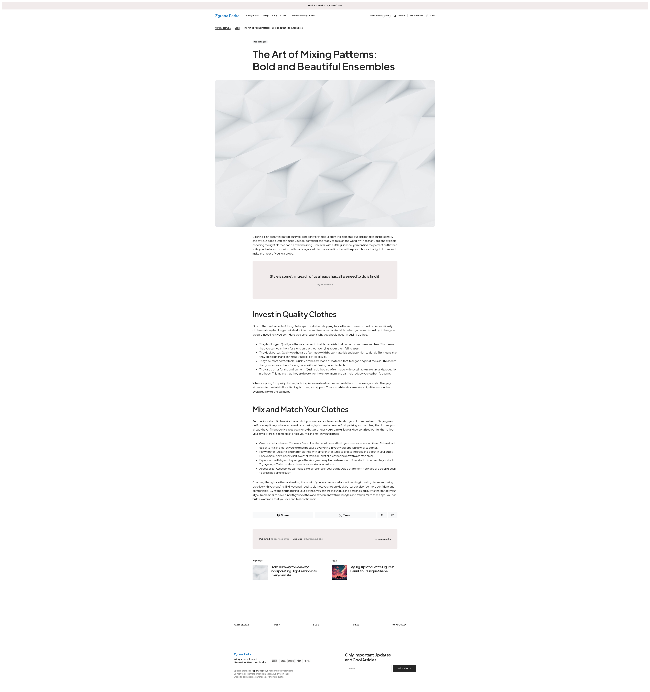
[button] (380, 16)
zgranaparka (384, 539)
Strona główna (223, 28)
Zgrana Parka (227, 16)
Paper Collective (260, 670)
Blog (237, 28)
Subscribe (402, 668)
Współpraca (399, 625)
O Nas (356, 625)
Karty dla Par (241, 625)
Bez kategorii (260, 42)
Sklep (277, 625)
